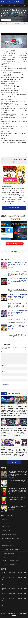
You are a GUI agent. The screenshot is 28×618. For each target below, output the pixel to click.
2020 (3, 604)
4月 (11, 572)
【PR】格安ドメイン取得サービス (9, 564)
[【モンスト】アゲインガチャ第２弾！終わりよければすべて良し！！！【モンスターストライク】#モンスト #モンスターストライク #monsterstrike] (4, 491)
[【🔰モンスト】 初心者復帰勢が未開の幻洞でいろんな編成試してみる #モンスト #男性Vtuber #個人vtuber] (4, 313)
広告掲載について (6, 530)
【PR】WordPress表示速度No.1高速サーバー (12, 560)
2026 (3, 572)
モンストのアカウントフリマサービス (12, 557)
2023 (3, 588)
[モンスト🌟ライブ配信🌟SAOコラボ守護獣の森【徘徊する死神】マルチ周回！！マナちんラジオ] (4, 265)
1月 (6, 572)
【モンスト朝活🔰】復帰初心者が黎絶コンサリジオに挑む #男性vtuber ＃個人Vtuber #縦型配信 (7, 432)
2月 (7, 572)
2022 (3, 593)
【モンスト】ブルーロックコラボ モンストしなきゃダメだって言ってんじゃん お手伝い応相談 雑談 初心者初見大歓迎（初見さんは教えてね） (7, 411)
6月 (15, 572)
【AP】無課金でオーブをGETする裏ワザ (11, 549)
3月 (9, 572)
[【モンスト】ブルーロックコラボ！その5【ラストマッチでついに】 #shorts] (4, 500)
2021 (3, 598)
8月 (18, 572)
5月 (13, 572)
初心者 (8, 19)
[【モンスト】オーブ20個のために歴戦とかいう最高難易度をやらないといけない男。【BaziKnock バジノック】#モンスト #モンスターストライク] (4, 474)
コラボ (14, 5)
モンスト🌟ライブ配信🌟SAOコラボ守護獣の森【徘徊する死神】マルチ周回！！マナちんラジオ (17, 264)
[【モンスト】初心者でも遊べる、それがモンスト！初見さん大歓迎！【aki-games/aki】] (4, 328)
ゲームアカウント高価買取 (8, 553)
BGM (24, 5)
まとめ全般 (8, 5)
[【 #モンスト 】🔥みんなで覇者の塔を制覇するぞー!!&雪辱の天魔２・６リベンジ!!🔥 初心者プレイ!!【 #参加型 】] (4, 297)
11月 (25, 577)
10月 (22, 577)
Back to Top (14, 462)
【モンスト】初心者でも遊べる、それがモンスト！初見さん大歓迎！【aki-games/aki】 (17, 327)
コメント (3, 351)
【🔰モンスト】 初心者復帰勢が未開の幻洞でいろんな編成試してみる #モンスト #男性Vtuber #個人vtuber (17, 312)
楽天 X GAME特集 (6, 542)
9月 (20, 577)
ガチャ (19, 5)
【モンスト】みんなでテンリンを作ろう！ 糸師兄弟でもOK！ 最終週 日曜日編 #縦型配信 (7, 452)
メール (3, 371)
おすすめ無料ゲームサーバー (8, 545)
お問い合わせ (5, 519)
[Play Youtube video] (14, 40)
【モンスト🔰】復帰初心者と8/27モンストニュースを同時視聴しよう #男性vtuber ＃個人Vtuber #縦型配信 (20, 453)
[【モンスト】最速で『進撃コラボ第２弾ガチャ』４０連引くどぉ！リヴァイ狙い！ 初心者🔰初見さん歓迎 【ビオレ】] (4, 281)
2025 (3, 577)
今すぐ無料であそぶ (14, 207)
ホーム (2, 5)
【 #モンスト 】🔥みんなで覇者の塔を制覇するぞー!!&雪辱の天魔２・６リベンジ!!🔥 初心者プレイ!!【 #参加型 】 (17, 296)
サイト (2, 377)
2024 (3, 583)
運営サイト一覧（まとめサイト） (9, 534)
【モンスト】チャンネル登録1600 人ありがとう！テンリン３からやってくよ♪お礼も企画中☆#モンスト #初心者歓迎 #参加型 (20, 411)
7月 (16, 572)
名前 (2, 365)
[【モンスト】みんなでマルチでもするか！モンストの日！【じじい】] (4, 508)
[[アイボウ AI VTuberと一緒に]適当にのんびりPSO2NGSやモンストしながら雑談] (4, 483)
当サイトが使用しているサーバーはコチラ (11, 538)
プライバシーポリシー (7, 526)
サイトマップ (5, 523)
